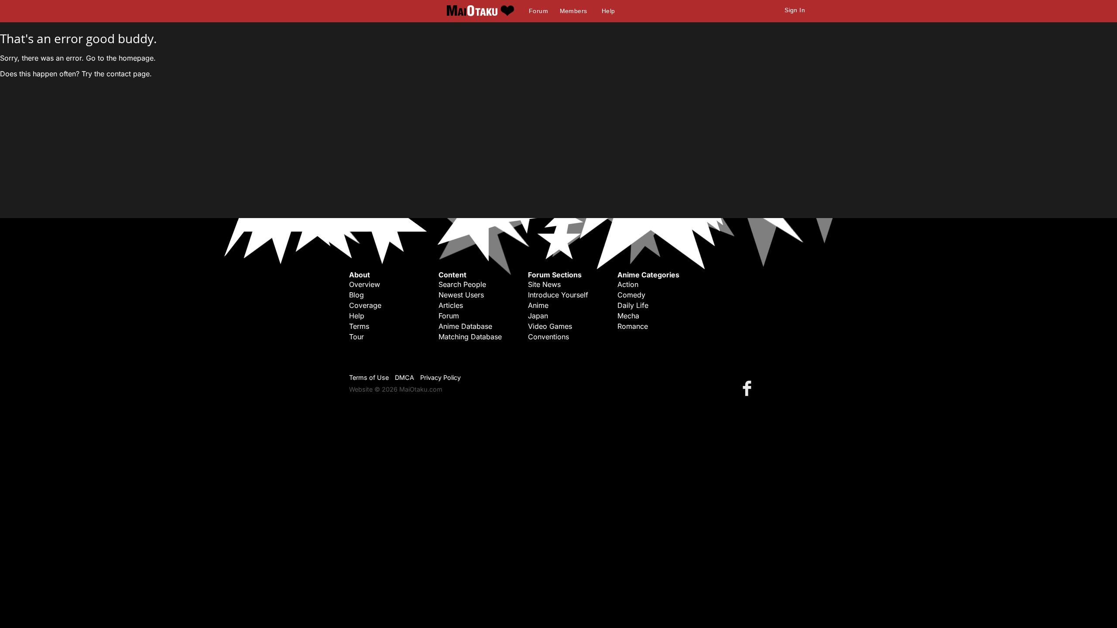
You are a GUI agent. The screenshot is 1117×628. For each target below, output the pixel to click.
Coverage (365, 305)
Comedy (631, 294)
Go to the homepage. (121, 58)
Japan (538, 315)
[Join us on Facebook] (749, 388)
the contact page (122, 73)
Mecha (628, 315)
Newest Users (461, 294)
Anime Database (465, 326)
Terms (359, 326)
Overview (364, 284)
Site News (544, 284)
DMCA (404, 377)
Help (608, 10)
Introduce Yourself (558, 294)
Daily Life (632, 305)
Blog (356, 294)
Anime (538, 305)
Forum (538, 10)
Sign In (795, 10)
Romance (632, 326)
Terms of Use (369, 377)
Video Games (550, 326)
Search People (462, 284)
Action (627, 284)
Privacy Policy (440, 377)
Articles (451, 305)
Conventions (548, 336)
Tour (356, 336)
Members (573, 10)
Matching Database (470, 336)
